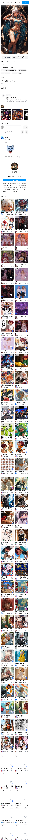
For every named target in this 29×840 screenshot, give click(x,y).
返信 (22, 156)
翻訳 (2, 83)
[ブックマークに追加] (19, 57)
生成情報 (3, 88)
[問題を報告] (18, 157)
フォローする (14, 180)
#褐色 (2, 77)
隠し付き (9, 132)
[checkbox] (5, 132)
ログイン (25, 2)
